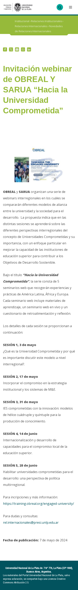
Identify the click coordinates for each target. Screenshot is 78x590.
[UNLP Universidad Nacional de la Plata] (18, 7)
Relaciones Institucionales (46, 21)
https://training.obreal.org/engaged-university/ (38, 503)
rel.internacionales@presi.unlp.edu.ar (31, 522)
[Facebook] (5, 49)
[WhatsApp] (23, 49)
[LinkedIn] (29, 49)
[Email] (17, 49)
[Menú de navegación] (70, 7)
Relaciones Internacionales (31, 26)
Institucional (22, 21)
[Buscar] (60, 7)
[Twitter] (11, 49)
